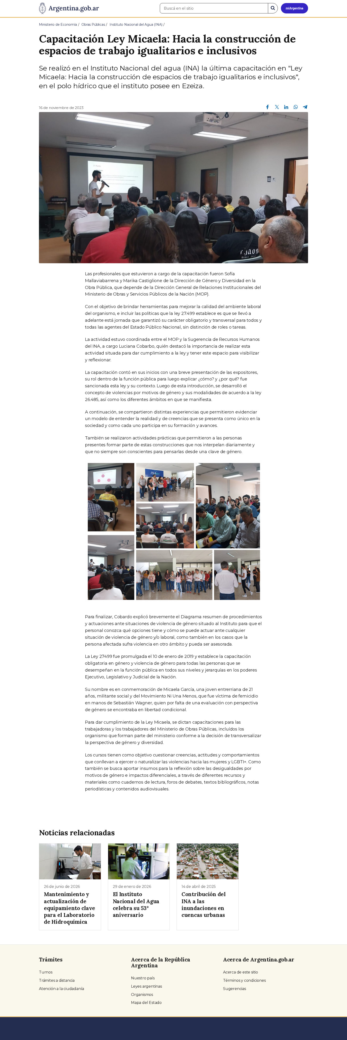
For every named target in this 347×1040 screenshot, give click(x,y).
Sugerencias (234, 988)
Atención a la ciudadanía (61, 988)
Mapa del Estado (146, 1002)
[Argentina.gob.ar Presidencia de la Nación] (68, 8)
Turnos (45, 972)
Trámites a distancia (57, 980)
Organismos (142, 994)
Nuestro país (143, 978)
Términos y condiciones (244, 980)
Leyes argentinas (146, 986)
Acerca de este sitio (240, 972)
